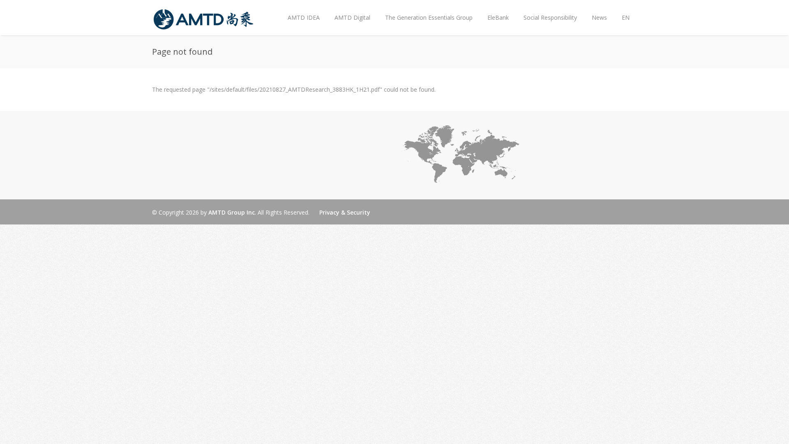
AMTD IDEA (304, 17)
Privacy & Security (344, 212)
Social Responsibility (550, 17)
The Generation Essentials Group (429, 17)
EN (626, 17)
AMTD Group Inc (231, 212)
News (595, 10)
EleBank (498, 17)
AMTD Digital (352, 17)
